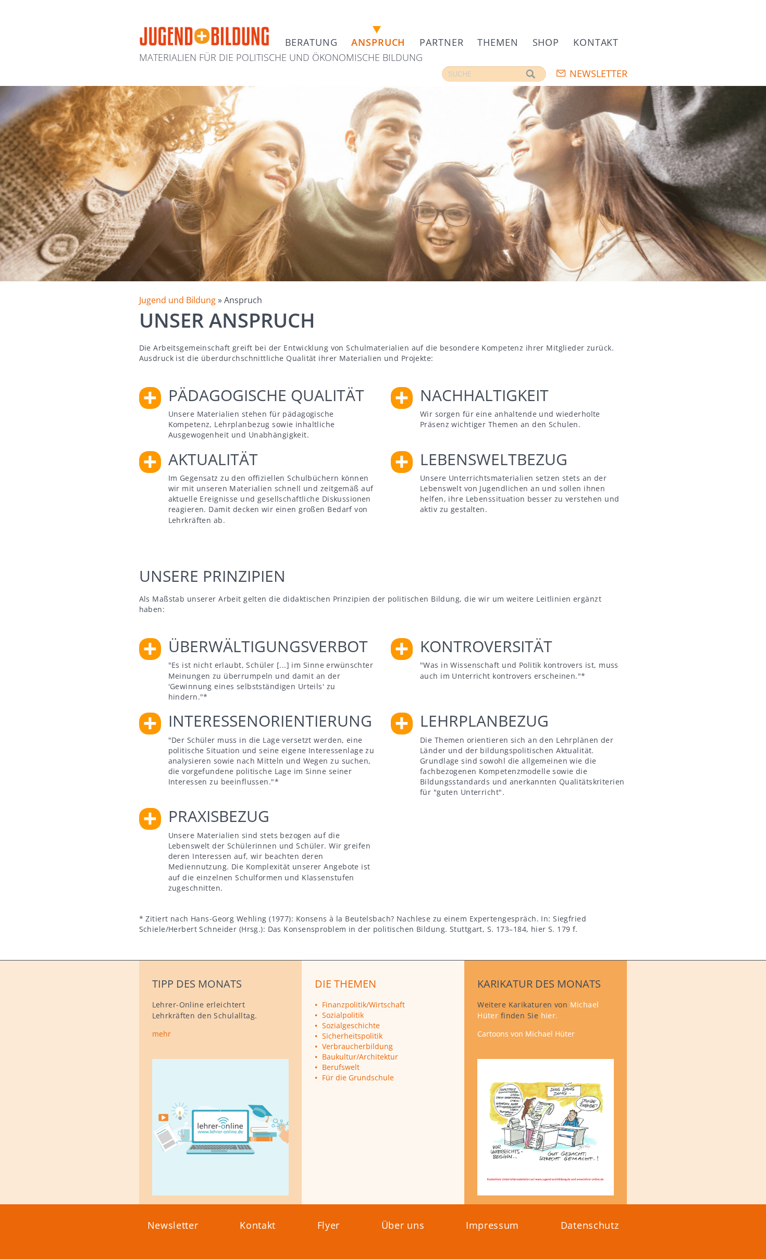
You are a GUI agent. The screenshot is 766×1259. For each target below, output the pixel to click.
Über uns (403, 1225)
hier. (549, 1015)
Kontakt (596, 42)
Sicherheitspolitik (352, 1036)
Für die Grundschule (358, 1077)
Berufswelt (341, 1067)
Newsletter (598, 73)
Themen (497, 42)
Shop (546, 42)
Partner (441, 42)
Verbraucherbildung (357, 1046)
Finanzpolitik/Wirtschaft (363, 1004)
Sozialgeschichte (351, 1025)
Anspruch (378, 42)
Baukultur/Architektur (360, 1057)
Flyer (328, 1225)
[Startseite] (204, 36)
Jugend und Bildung (177, 300)
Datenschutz (590, 1225)
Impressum (492, 1225)
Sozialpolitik (343, 1015)
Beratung (311, 42)
